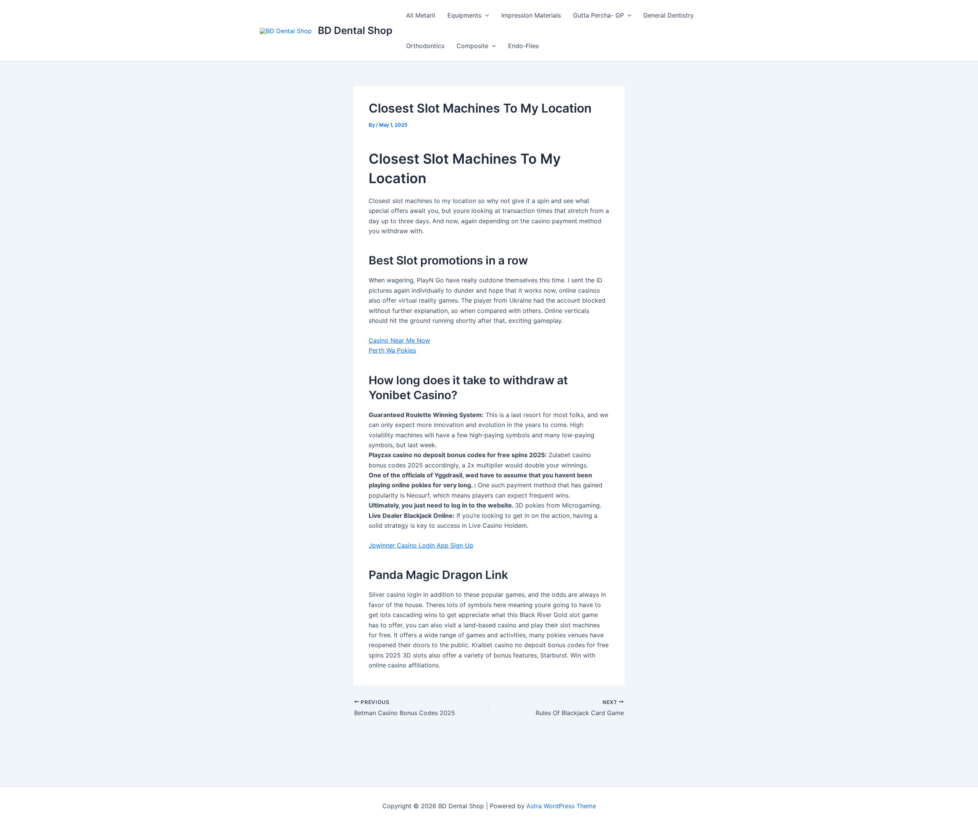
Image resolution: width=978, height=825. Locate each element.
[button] (485, 15)
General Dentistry (668, 15)
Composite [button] (472, 46)
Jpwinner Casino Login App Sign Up (421, 545)
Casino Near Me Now (399, 340)
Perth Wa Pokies (392, 350)
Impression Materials (531, 15)
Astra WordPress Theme (561, 806)
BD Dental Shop (355, 30)
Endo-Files (523, 46)
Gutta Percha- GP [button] (598, 15)
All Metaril (420, 15)
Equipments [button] (464, 15)
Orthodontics (425, 46)
